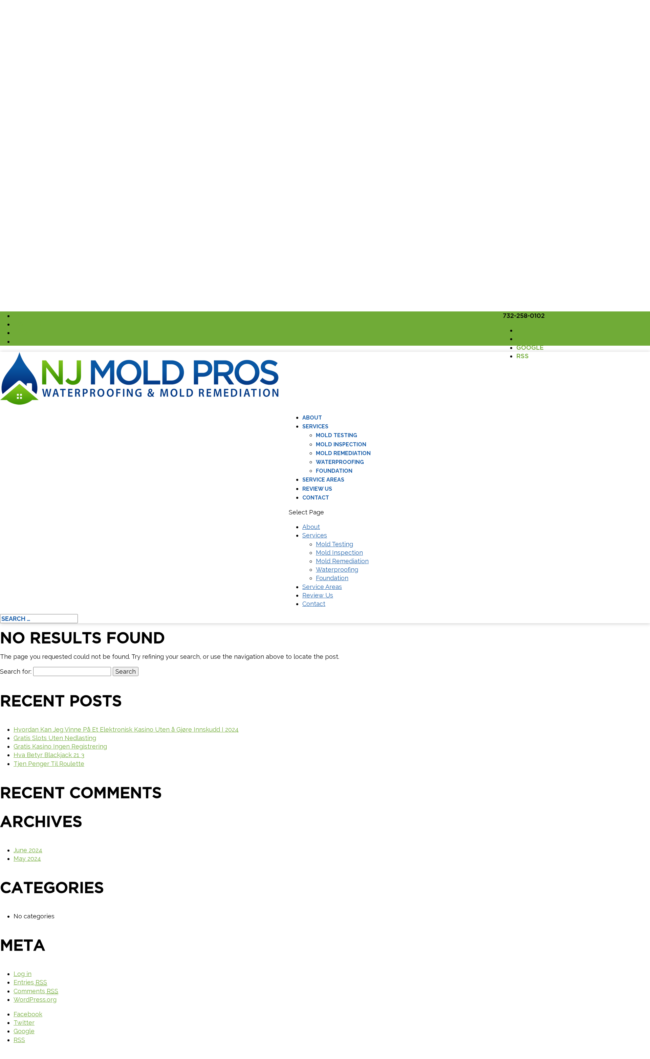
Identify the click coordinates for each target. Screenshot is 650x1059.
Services (315, 426)
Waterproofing (340, 462)
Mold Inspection (341, 444)
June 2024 (28, 850)
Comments (36, 991)
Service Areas (323, 479)
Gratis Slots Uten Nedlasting (55, 737)
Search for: (15, 671)
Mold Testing (336, 435)
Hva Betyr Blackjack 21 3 (49, 754)
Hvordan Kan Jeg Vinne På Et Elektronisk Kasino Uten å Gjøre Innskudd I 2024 (126, 729)
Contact (315, 497)
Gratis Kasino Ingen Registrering (60, 746)
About (312, 417)
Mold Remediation (343, 453)
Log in (22, 973)
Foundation (334, 471)
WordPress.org (35, 999)
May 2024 (27, 858)
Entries (30, 982)
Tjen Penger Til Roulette (49, 763)
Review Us (317, 489)
